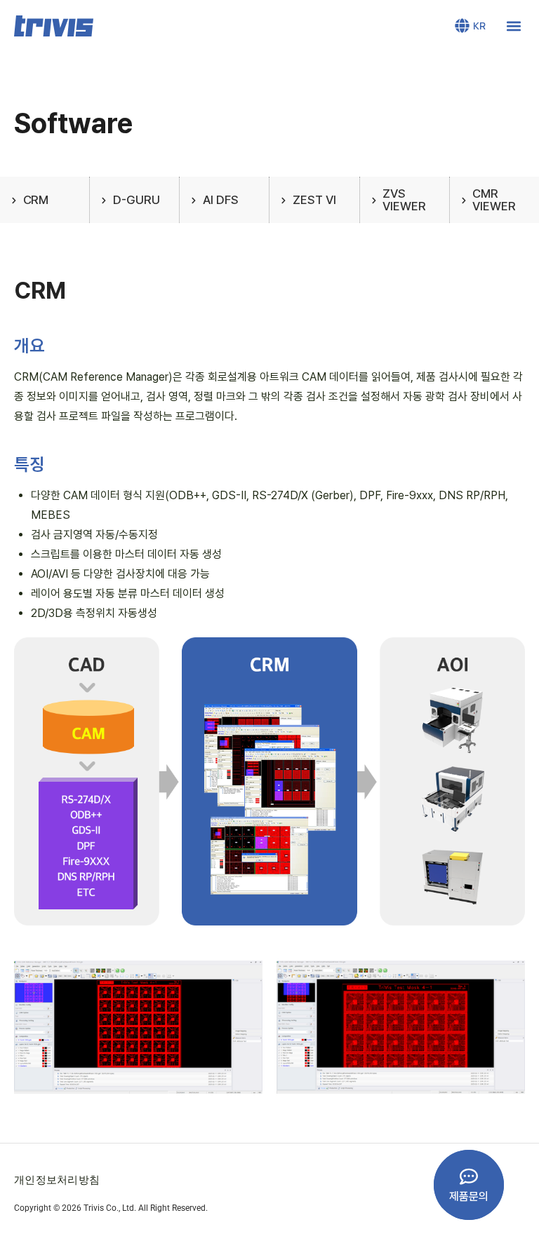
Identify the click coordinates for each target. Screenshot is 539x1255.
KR (479, 25)
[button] (513, 25)
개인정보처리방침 (57, 1179)
